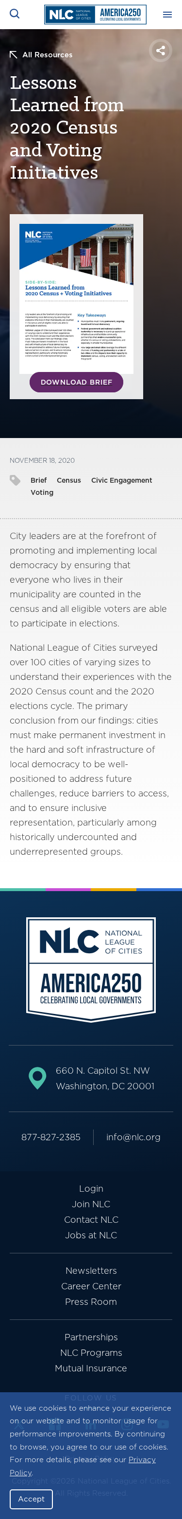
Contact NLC (91, 1220)
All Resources (47, 55)
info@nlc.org (133, 1137)
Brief (39, 480)
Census (69, 480)
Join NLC (91, 1204)
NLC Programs (91, 1353)
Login (91, 1188)
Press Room (91, 1302)
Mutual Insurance (91, 1368)
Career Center (91, 1286)
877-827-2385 (51, 1137)
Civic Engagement (121, 480)
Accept (31, 1499)
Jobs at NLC (91, 1235)
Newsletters (91, 1271)
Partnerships (91, 1337)
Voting (42, 492)
